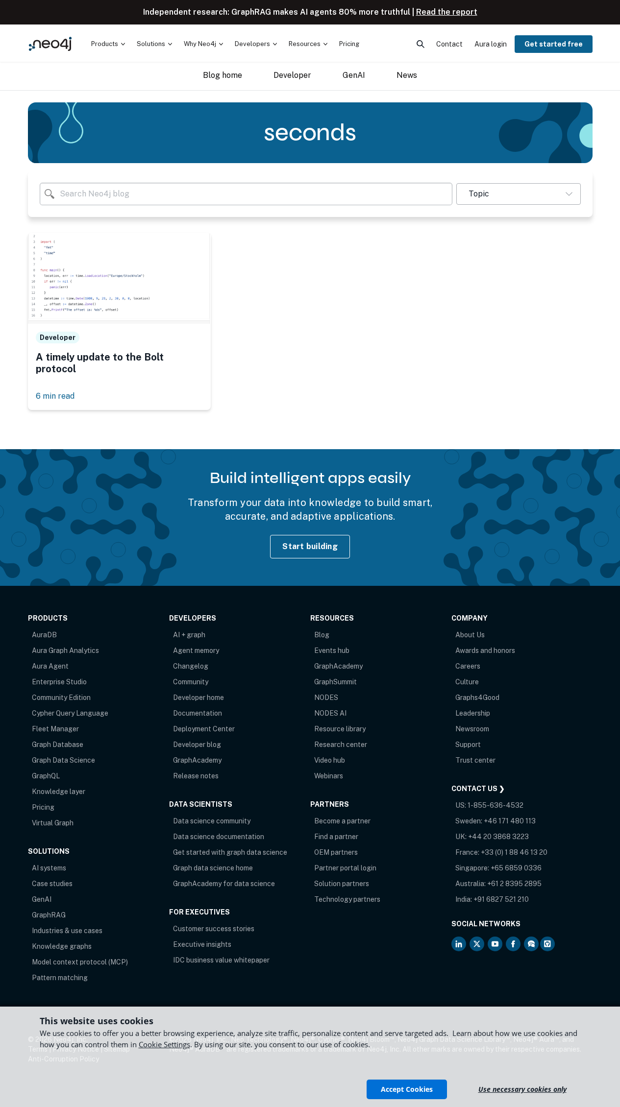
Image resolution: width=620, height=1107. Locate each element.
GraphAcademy (197, 760)
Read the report (446, 12)
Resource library (340, 729)
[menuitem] (108, 44)
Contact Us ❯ (478, 789)
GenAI (41, 899)
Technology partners (347, 899)
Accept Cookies (407, 1089)
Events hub (331, 650)
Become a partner (342, 821)
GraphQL (46, 776)
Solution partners (341, 884)
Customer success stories (213, 929)
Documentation (197, 713)
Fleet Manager (55, 729)
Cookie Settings (164, 1044)
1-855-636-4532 (495, 805)
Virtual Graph (53, 823)
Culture (467, 682)
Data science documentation (218, 837)
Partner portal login (345, 868)
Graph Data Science (63, 760)
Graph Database (57, 744)
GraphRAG (49, 915)
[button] (518, 194)
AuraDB (44, 635)
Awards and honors (485, 650)
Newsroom (472, 729)
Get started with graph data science (230, 852)
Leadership (472, 713)
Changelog (190, 666)
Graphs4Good (477, 697)
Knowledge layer (58, 791)
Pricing (43, 807)
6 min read (55, 396)
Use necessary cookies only (522, 1089)
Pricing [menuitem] (349, 44)
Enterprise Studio (59, 682)
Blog (321, 635)
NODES (326, 697)
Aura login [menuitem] (490, 44)
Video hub (329, 760)
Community (190, 682)
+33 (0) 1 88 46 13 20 (514, 852)
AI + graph (189, 635)
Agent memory (196, 650)
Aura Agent (50, 666)
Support (468, 744)
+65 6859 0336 (516, 868)
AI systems (49, 868)
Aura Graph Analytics (65, 650)
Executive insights (202, 944)
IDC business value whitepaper (221, 960)
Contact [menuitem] (449, 44)
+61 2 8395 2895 (514, 884)
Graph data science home (213, 868)
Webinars (328, 776)
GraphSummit (335, 682)
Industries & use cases (67, 931)
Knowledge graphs (62, 946)
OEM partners (336, 852)
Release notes (196, 776)
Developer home (198, 697)
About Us (470, 635)
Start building (310, 546)
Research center (340, 744)
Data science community (211, 821)
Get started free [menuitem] (553, 44)
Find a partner (336, 837)
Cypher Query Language (70, 713)
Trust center (475, 760)
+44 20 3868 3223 (498, 837)
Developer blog (197, 744)
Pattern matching (60, 978)
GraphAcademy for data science (224, 884)
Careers (467, 666)
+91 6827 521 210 (501, 899)
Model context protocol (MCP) (80, 962)
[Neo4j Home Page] (50, 44)
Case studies (52, 884)
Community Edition (61, 697)
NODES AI (330, 713)
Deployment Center (204, 729)
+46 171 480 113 (510, 821)
